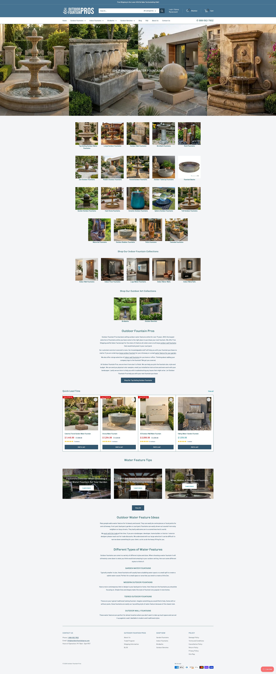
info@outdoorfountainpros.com (78, 641)
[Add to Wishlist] (95, 399)
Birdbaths (110, 21)
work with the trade (111, 533)
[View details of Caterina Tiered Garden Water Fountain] (81, 413)
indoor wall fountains (132, 357)
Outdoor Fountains (76, 21)
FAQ (147, 21)
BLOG (126, 647)
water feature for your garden (165, 353)
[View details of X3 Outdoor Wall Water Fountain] (157, 413)
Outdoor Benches (126, 21)
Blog (140, 21)
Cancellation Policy (195, 644)
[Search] (162, 10)
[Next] (213, 423)
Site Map (192, 654)
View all (211, 391)
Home (65, 21)
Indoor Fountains (95, 21)
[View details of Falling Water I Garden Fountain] (194, 413)
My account (173, 12)
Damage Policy (194, 637)
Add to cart (81, 447)
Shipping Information (131, 644)
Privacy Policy (194, 651)
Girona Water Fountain (109, 434)
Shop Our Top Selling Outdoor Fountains (138, 380)
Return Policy (193, 647)
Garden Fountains (162, 637)
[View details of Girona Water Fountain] (119, 413)
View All (138, 508)
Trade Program (129, 641)
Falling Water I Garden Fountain (188, 434)
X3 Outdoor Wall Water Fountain (150, 434)
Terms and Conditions (196, 641)
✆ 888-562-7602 (204, 20)
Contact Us (166, 21)
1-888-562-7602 (73, 637)
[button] (206, 11)
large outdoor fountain (127, 353)
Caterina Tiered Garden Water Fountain (78, 434)
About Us (155, 21)
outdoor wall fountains (168, 343)
